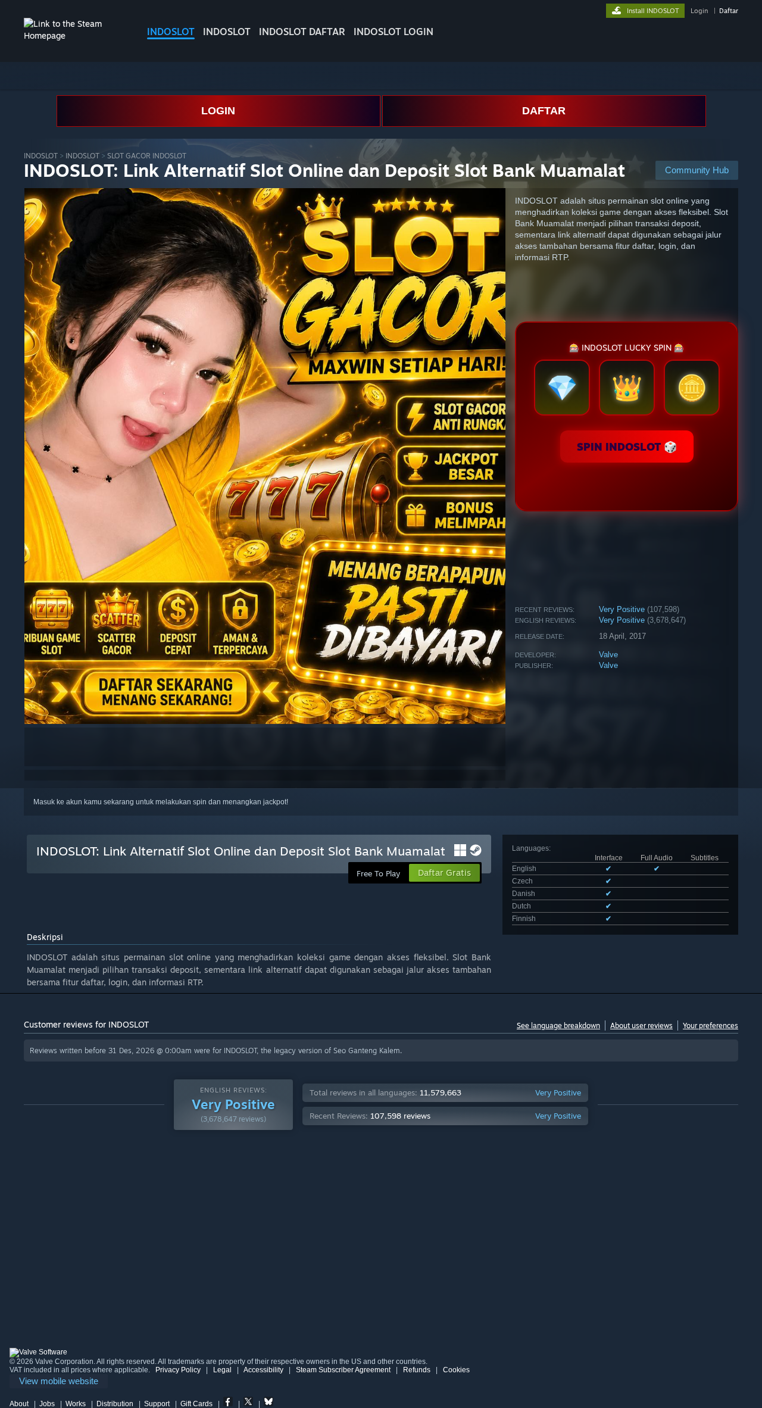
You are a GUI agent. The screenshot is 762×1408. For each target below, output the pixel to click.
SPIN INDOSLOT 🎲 (627, 446)
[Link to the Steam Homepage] (76, 35)
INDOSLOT (171, 32)
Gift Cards (196, 1404)
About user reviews (641, 1025)
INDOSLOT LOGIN (393, 32)
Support (157, 1404)
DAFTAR (544, 111)
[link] (59, 1381)
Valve (608, 654)
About (19, 1404)
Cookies (456, 1370)
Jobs (47, 1404)
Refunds (416, 1370)
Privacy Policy (178, 1370)
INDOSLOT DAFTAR (302, 32)
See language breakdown (558, 1025)
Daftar (728, 11)
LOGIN (218, 111)
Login (699, 11)
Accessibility (263, 1370)
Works (75, 1404)
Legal (222, 1370)
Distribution (114, 1404)
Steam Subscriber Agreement (343, 1370)
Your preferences (710, 1025)
